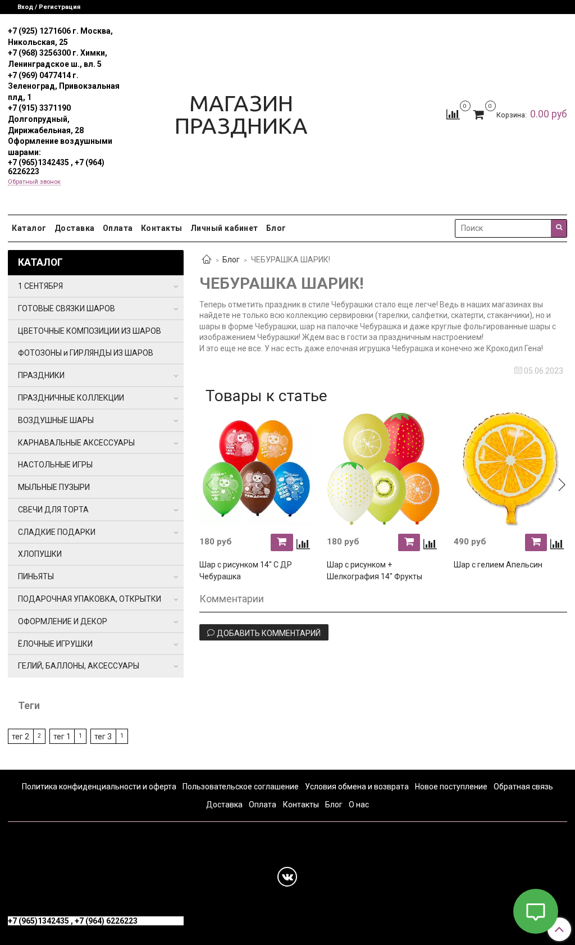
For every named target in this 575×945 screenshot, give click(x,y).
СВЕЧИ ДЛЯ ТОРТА (53, 509)
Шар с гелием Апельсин (498, 564)
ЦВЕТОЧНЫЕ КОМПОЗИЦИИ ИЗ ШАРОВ (89, 330)
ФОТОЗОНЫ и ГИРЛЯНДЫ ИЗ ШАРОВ (85, 352)
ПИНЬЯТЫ (36, 576)
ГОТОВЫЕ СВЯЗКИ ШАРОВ (66, 308)
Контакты (161, 228)
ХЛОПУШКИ (40, 553)
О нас (359, 804)
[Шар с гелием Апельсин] (510, 468)
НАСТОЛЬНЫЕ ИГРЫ (55, 464)
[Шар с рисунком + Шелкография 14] (383, 468)
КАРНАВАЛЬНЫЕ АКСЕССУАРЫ (76, 442)
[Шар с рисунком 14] (256, 468)
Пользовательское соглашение (240, 786)
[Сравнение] (453, 113)
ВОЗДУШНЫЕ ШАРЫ (56, 420)
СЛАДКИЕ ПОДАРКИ (56, 532)
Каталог (29, 228)
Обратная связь (523, 786)
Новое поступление (451, 786)
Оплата (118, 228)
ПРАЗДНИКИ (41, 375)
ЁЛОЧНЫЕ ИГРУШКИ (55, 643)
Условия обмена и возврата (357, 786)
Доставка (74, 228)
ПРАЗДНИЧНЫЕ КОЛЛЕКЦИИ (71, 397)
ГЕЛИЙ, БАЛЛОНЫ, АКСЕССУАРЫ (78, 665)
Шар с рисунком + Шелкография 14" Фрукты (374, 570)
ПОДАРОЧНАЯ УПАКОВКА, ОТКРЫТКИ (89, 598)
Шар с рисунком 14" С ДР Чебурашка (245, 570)
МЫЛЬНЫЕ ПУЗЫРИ (54, 487)
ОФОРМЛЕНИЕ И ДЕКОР (62, 621)
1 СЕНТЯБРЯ (40, 285)
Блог (276, 228)
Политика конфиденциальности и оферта (99, 786)
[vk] (287, 877)
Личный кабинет (224, 228)
